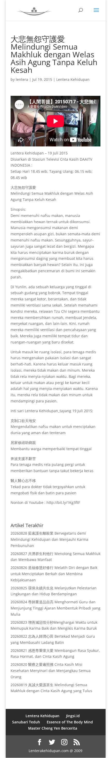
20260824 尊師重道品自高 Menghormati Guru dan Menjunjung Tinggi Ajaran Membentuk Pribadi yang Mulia (55, 608)
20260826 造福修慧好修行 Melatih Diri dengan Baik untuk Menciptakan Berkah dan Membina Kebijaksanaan (54, 573)
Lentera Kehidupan (73, 79)
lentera (22, 79)
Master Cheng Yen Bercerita (52, 728)
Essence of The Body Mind (70, 722)
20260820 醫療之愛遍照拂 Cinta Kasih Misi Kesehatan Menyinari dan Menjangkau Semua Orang (51, 670)
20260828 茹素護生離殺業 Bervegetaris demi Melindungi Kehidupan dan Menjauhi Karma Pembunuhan (49, 539)
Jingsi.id (73, 715)
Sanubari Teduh (26, 722)
